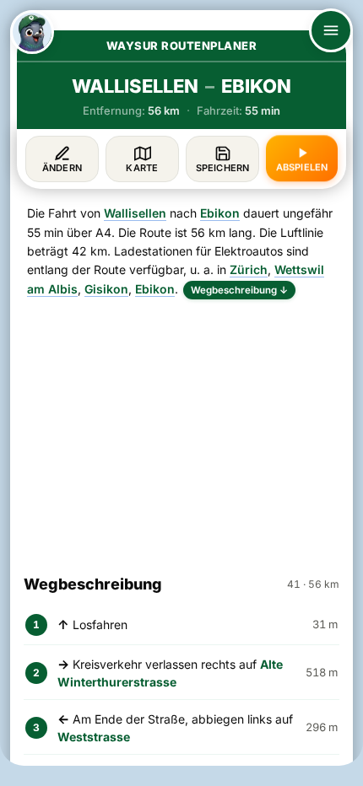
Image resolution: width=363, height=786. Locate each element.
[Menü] (331, 30)
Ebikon (220, 213)
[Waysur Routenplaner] (32, 32)
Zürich (249, 269)
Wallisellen (135, 213)
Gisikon (106, 289)
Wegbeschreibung (239, 290)
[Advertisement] (181, 429)
